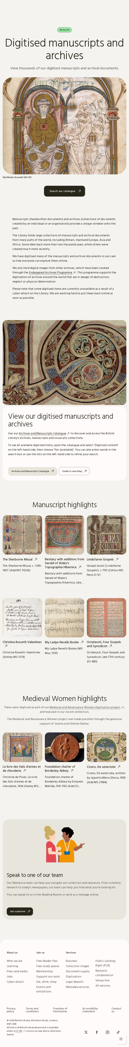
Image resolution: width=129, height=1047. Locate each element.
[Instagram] (107, 1032)
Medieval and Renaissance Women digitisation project (85, 707)
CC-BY (18, 1030)
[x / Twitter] (86, 1032)
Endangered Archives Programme (50, 272)
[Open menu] (121, 1039)
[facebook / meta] (97, 1032)
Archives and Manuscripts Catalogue (42, 433)
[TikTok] (118, 1032)
